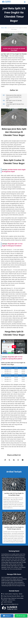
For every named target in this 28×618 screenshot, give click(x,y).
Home (2, 27)
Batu (6, 27)
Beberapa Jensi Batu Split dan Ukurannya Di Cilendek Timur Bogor (13, 96)
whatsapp (22, 616)
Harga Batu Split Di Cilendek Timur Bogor (15, 105)
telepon (8, 616)
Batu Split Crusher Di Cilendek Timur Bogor (14, 101)
